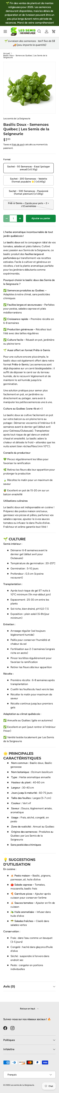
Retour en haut (28, 1008)
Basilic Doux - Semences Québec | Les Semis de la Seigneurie (25, 56)
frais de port (18, 144)
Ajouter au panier (40, 218)
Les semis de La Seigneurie (16, 118)
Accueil (6, 53)
